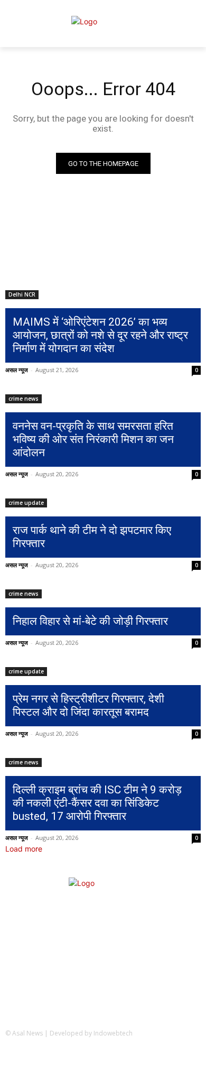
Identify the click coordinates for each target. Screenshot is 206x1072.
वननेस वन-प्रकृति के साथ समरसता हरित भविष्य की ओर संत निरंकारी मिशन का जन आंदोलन (93, 439)
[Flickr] (138, 1056)
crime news (23, 398)
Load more (23, 848)
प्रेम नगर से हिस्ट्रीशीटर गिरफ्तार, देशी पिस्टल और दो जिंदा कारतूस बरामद (88, 705)
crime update (26, 502)
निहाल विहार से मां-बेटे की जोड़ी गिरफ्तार (90, 621)
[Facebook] (112, 1056)
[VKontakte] (190, 1056)
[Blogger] (86, 1056)
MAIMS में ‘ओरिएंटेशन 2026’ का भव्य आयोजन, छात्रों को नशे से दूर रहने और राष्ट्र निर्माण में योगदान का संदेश (100, 335)
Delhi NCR (21, 294)
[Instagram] (164, 1056)
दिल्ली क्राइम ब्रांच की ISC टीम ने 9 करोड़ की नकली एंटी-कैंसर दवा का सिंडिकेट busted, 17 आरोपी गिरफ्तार (97, 803)
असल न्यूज (16, 370)
